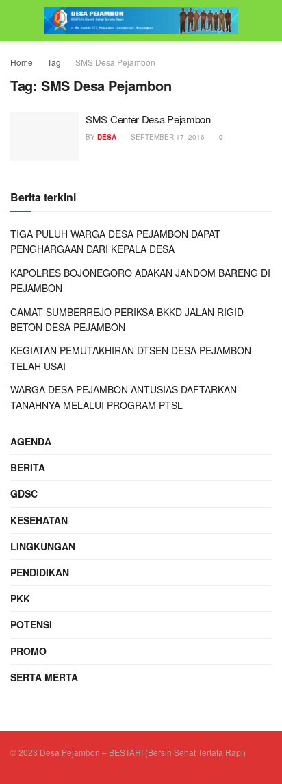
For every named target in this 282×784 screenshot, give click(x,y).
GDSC (24, 493)
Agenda (30, 441)
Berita (27, 467)
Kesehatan (39, 520)
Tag (54, 62)
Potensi (31, 624)
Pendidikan (39, 572)
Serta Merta (44, 677)
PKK (20, 598)
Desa (106, 137)
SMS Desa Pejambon (115, 62)
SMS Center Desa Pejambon (148, 119)
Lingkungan (42, 546)
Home (21, 62)
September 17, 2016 (167, 137)
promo (28, 651)
